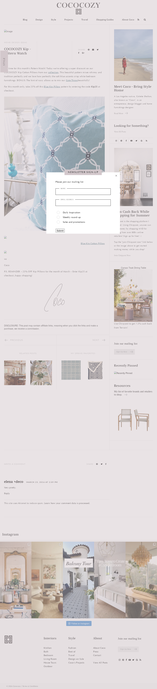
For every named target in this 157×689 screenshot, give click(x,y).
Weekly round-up (72, 217)
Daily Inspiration (71, 212)
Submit (60, 230)
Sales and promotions (74, 222)
